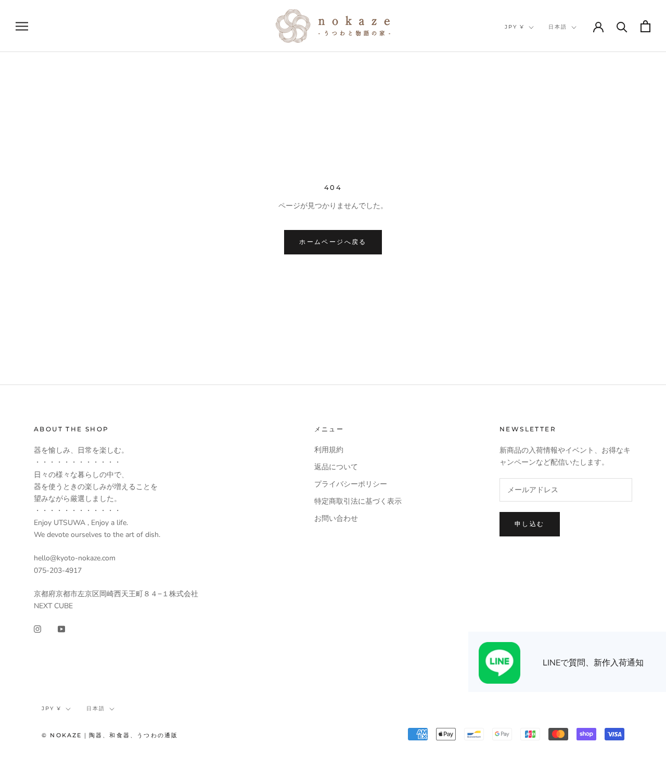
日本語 (557, 26)
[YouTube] (61, 628)
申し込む (530, 524)
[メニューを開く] (22, 26)
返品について (336, 467)
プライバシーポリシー (350, 484)
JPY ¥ (514, 26)
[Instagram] (37, 628)
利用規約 (328, 450)
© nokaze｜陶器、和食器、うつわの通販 (110, 735)
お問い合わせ (336, 518)
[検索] (622, 26)
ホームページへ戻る (333, 242)
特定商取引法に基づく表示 (358, 501)
